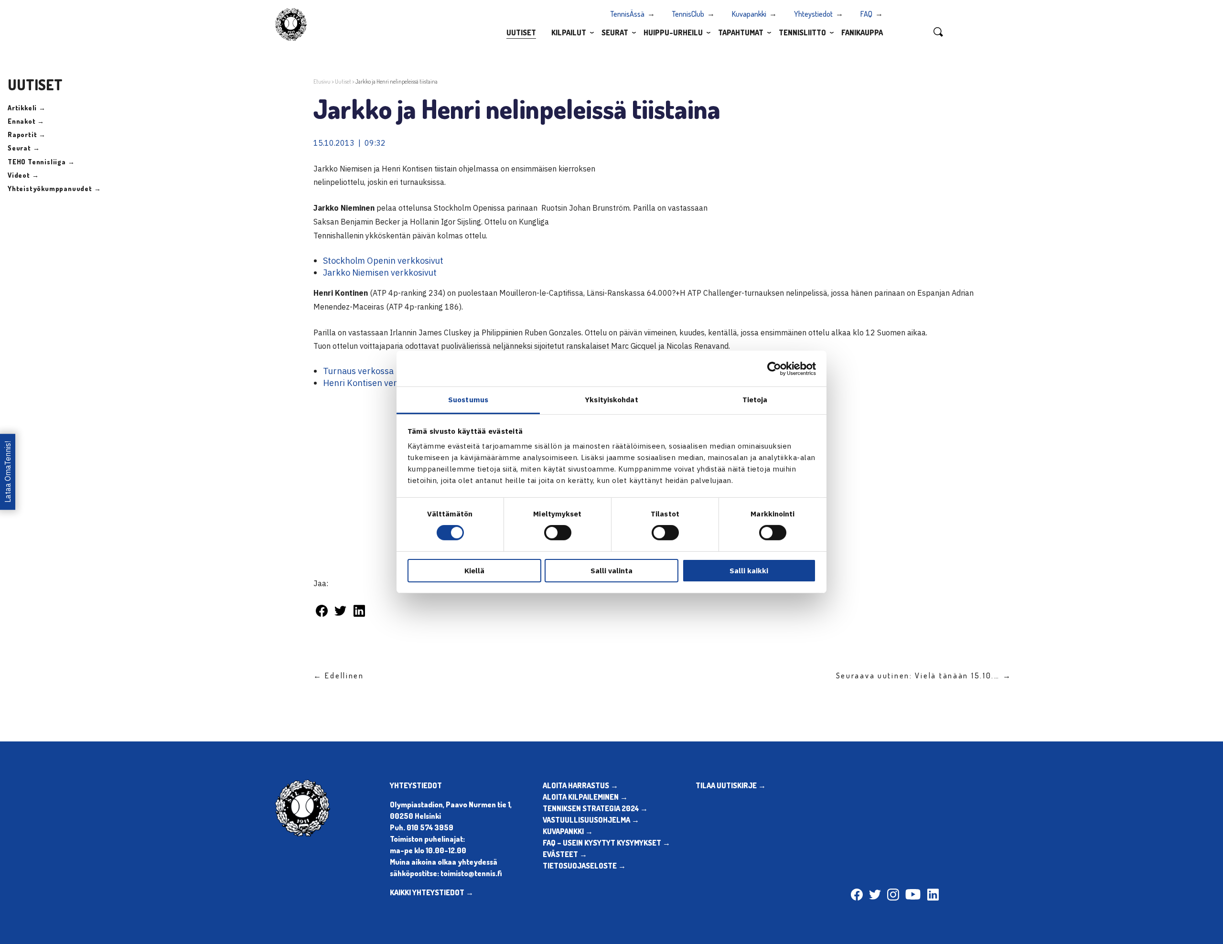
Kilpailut (568, 32)
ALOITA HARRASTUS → (580, 785)
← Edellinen (338, 675)
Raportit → (27, 134)
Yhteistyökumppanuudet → (54, 188)
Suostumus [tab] (468, 399)
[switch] (557, 532)
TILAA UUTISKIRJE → (731, 785)
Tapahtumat (740, 32)
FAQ (866, 14)
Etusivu (322, 81)
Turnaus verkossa (358, 370)
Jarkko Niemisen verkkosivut (380, 272)
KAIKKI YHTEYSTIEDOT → (431, 892)
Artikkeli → (27, 108)
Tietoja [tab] (755, 399)
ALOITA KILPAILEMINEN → (585, 797)
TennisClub (688, 14)
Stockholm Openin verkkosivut (383, 260)
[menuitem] (521, 32)
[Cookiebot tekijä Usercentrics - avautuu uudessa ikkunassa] (774, 368)
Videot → (23, 175)
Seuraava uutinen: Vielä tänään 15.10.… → (924, 675)
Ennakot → (26, 121)
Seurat (614, 32)
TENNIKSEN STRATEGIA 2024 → (595, 808)
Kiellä (474, 570)
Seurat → (24, 148)
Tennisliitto (802, 32)
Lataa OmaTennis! (7, 472)
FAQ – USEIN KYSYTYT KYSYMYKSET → (606, 842)
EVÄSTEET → (565, 854)
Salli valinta (611, 570)
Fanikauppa (862, 32)
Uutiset (521, 32)
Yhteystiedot (813, 14)
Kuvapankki (749, 14)
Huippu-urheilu (673, 32)
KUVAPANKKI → (568, 831)
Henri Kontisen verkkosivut (376, 382)
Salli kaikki (749, 570)
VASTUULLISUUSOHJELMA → (591, 820)
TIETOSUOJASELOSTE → (584, 865)
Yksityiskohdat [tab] (611, 399)
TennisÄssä (627, 14)
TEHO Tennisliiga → (41, 162)
